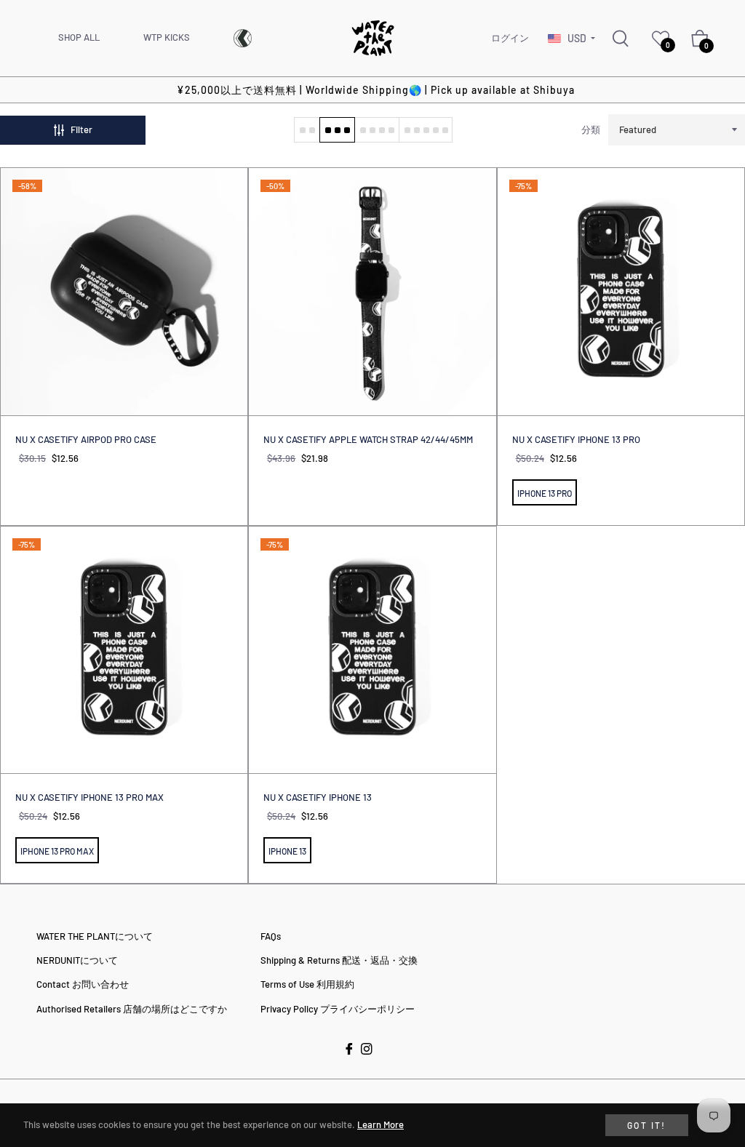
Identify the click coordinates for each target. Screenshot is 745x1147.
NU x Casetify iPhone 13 (317, 797)
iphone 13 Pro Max (57, 851)
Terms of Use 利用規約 (307, 984)
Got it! (646, 1125)
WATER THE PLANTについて (94, 936)
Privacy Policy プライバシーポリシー (337, 1009)
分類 (590, 129)
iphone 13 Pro (544, 493)
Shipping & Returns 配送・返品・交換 (339, 960)
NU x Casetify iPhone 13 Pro (576, 439)
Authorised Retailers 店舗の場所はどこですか (131, 1009)
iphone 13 (287, 851)
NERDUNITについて (77, 960)
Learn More (380, 1124)
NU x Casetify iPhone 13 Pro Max (89, 797)
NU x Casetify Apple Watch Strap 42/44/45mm (368, 439)
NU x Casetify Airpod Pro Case (85, 439)
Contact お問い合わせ (82, 984)
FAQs (270, 936)
